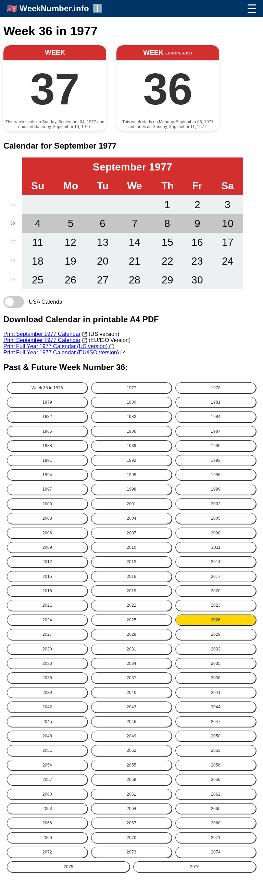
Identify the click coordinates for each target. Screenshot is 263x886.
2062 (216, 794)
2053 (216, 750)
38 (12, 260)
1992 (131, 460)
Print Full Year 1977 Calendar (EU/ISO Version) (61, 352)
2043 (131, 707)
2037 (131, 677)
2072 (47, 852)
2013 (131, 561)
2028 (131, 634)
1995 (131, 474)
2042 (47, 707)
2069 (47, 837)
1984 (216, 416)
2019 (131, 590)
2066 (47, 823)
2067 (131, 823)
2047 (216, 721)
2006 (47, 533)
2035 (216, 663)
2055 (131, 765)
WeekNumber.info (54, 8)
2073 (131, 852)
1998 (131, 489)
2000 (47, 504)
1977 (131, 387)
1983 (131, 416)
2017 (216, 576)
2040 (131, 692)
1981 (216, 402)
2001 (131, 504)
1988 (47, 445)
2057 (47, 779)
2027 (47, 634)
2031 (131, 649)
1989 (131, 445)
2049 (131, 736)
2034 (131, 663)
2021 (47, 605)
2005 (216, 518)
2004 (131, 518)
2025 (131, 620)
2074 (216, 852)
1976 (47, 387)
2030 (47, 649)
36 (12, 223)
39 (12, 279)
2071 (216, 837)
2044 (216, 707)
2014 (216, 561)
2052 (131, 750)
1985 (47, 431)
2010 (131, 547)
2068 (216, 823)
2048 (47, 736)
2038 (216, 677)
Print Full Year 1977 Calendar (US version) (56, 346)
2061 (131, 794)
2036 (47, 677)
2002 (216, 504)
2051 (47, 750)
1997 (47, 489)
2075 (68, 866)
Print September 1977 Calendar (41, 334)
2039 (47, 692)
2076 (195, 866)
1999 (216, 489)
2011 (216, 547)
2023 (216, 605)
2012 (47, 561)
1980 (131, 402)
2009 (47, 547)
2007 (131, 533)
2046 (131, 721)
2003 (47, 518)
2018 (47, 590)
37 (12, 242)
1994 (47, 474)
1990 (216, 445)
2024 (47, 620)
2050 (216, 736)
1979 (47, 402)
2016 (131, 576)
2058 (131, 779)
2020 (216, 590)
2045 (47, 721)
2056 (216, 765)
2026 (216, 620)
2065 (216, 808)
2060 (47, 794)
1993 (216, 460)
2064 (131, 808)
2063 (47, 808)
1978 (216, 387)
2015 (47, 576)
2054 (47, 765)
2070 (131, 837)
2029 (216, 634)
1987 (216, 431)
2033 (47, 663)
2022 (131, 605)
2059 (216, 779)
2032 (216, 649)
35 (12, 204)
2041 (216, 692)
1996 (216, 474)
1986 (131, 431)
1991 (47, 460)
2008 (216, 533)
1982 (47, 416)
